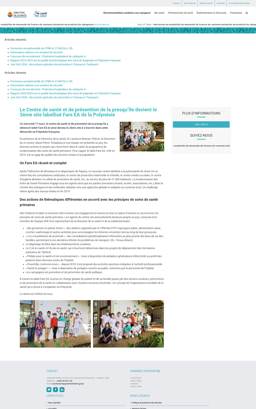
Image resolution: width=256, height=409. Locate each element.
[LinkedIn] (62, 389)
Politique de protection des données (147, 403)
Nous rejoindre (54, 403)
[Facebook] (55, 389)
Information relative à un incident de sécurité (36, 52)
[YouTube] (49, 389)
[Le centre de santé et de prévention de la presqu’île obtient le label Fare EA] (55, 324)
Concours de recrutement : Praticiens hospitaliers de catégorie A (48, 56)
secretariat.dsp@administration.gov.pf (68, 384)
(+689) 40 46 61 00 (64, 381)
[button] (247, 13)
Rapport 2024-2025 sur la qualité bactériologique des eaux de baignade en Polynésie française (65, 60)
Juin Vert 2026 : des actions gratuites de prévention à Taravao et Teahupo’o (54, 64)
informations (93, 24)
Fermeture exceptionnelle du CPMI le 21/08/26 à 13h (41, 48)
